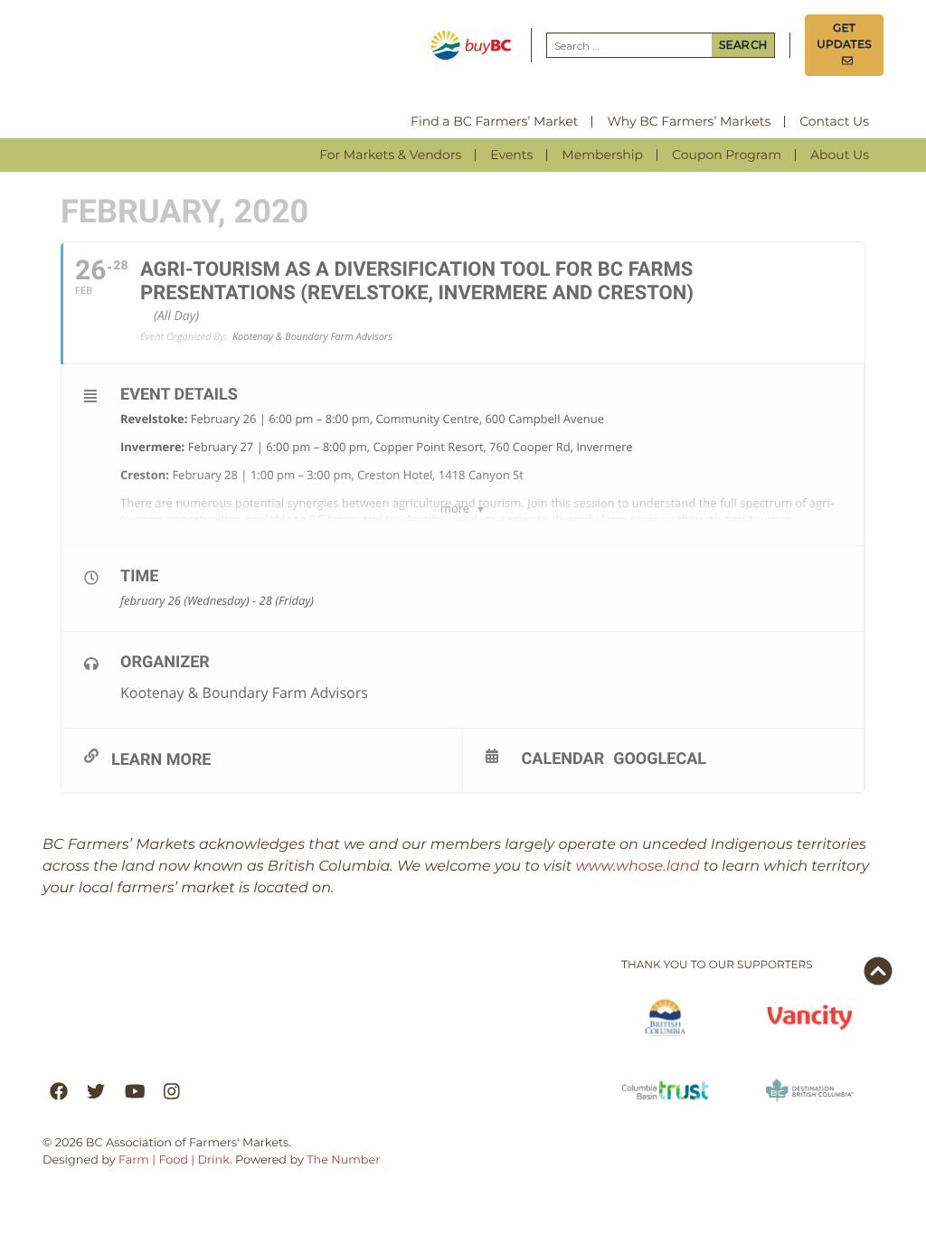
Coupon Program (726, 154)
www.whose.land (638, 866)
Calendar (563, 758)
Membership (602, 154)
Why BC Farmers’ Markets (688, 121)
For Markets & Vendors (390, 154)
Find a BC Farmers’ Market (494, 121)
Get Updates (844, 45)
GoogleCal (659, 758)
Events (511, 154)
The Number (343, 1160)
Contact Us (834, 121)
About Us (839, 154)
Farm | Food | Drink (174, 1160)
